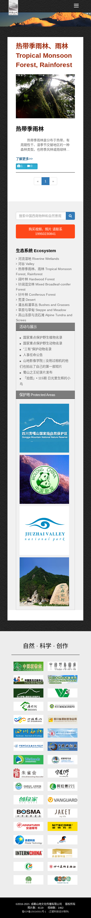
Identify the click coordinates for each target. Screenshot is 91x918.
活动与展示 (28, 327)
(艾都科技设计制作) (59, 911)
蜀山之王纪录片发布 (37, 372)
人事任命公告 (33, 355)
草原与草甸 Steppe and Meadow (42, 310)
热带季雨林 (30, 129)
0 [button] (31, 166)
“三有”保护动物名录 (37, 349)
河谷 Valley (26, 264)
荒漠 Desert (26, 299)
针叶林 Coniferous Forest (37, 294)
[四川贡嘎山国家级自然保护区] (45, 428)
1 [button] (21, 166)
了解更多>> (24, 159)
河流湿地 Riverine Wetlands (38, 259)
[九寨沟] (45, 530)
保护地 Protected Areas (37, 395)
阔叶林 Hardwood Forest (36, 279)
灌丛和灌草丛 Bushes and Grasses (44, 305)
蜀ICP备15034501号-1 (34, 911)
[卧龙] (45, 479)
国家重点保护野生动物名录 (42, 343)
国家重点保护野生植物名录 (42, 337)
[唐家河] (45, 581)
